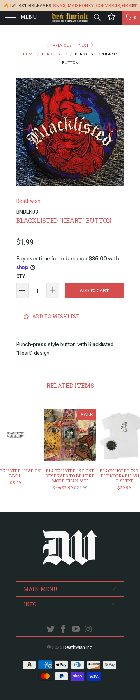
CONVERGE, (108, 5)
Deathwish (28, 201)
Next (84, 45)
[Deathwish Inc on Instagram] (88, 629)
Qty (20, 276)
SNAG (59, 5)
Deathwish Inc (77, 647)
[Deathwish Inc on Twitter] (51, 629)
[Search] (97, 17)
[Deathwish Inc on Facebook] (63, 629)
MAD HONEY (80, 5)
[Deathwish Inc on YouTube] (76, 629)
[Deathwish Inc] (70, 18)
